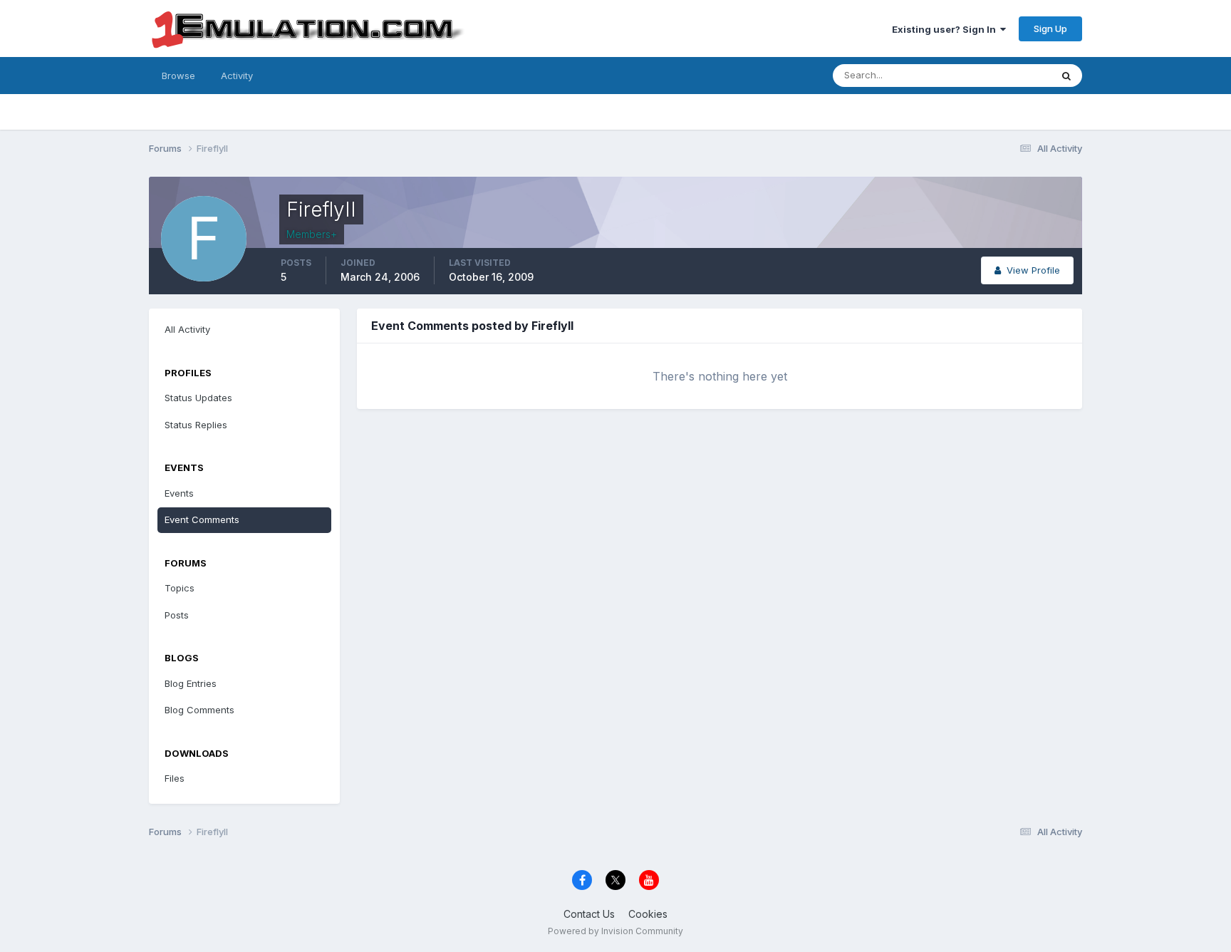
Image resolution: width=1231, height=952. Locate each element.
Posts (177, 615)
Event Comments (202, 519)
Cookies (648, 914)
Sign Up (1050, 28)
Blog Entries (191, 683)
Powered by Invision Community (615, 931)
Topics (179, 588)
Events (179, 493)
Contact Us (589, 914)
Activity (237, 75)
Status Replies (196, 424)
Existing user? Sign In (946, 29)
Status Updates (999, 75)
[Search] (1066, 75)
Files (175, 778)
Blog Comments (199, 709)
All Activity (187, 329)
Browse (178, 75)
